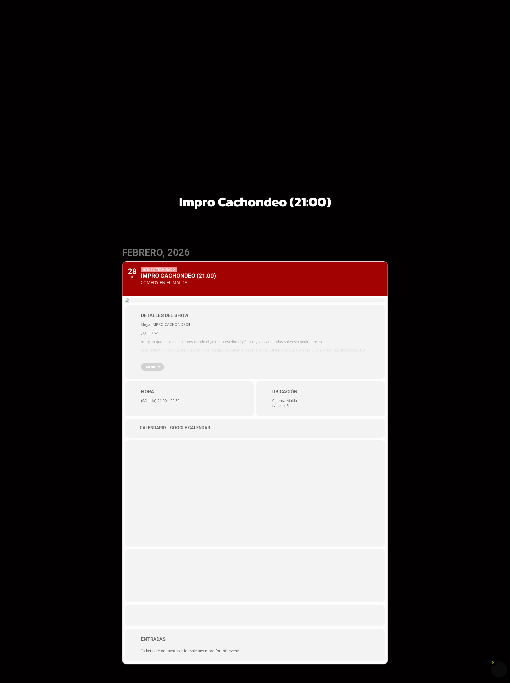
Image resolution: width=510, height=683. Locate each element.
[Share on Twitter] (255, 615)
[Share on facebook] (239, 615)
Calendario (153, 427)
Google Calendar (190, 427)
